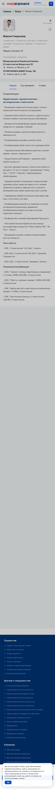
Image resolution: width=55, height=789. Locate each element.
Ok (8, 782)
